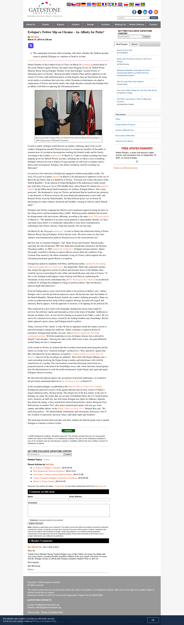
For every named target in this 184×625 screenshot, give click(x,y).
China (118, 119)
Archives (105, 24)
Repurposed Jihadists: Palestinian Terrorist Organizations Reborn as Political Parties (133, 71)
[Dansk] (78, 5)
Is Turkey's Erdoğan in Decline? (47, 467)
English (94, 6)
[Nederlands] (120, 5)
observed (82, 279)
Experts (60, 24)
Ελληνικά (89, 6)
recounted (86, 64)
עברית (109, 6)
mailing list (100, 486)
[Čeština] (74, 5)
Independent (55, 155)
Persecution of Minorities (125, 135)
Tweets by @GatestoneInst (126, 167)
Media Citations (136, 24)
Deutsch (83, 6)
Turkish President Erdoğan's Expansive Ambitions (55, 477)
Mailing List (120, 24)
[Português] (131, 5)
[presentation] (122, 44)
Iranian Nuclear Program (125, 124)
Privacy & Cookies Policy (52, 612)
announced (57, 231)
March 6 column (85, 386)
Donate (90, 24)
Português (131, 6)
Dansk (78, 6)
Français (104, 6)
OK (153, 620)
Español (99, 6)
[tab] (121, 44)
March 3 (71, 408)
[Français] (104, 5)
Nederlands (120, 6)
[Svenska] (143, 5)
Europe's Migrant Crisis (125, 130)
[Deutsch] (83, 5)
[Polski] (126, 5)
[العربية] (69, 5)
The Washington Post (70, 380)
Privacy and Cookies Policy (44, 621)
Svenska (142, 6)
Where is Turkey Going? (43, 481)
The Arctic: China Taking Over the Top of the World (137, 90)
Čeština (74, 6)
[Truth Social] (31, 48)
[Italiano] (114, 5)
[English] (94, 5)
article (98, 216)
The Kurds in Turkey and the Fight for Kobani (52, 474)
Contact (153, 24)
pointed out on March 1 (62, 248)
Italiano (114, 6)
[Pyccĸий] (137, 5)
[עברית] (109, 5)
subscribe (59, 486)
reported (56, 176)
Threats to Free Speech (124, 141)
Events (45, 24)
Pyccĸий (137, 6)
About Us (30, 24)
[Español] (99, 5)
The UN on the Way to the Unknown (130, 81)
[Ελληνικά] (89, 5)
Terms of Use (33, 612)
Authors (75, 24)
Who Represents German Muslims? (49, 471)
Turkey (46, 459)
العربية (69, 6)
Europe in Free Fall (124, 50)
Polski (126, 6)
